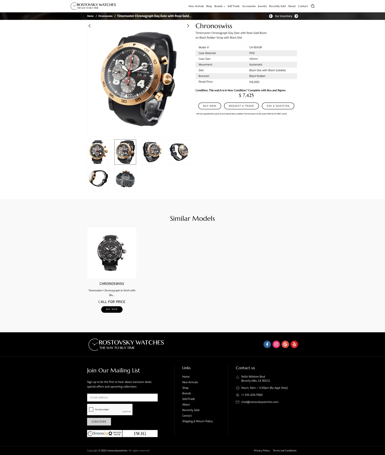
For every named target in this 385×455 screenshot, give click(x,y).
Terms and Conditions (285, 450)
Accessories (249, 6)
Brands (218, 6)
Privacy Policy (262, 450)
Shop (209, 6)
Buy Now (112, 309)
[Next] (187, 26)
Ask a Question (278, 106)
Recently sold (277, 6)
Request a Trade (241, 106)
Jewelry (262, 6)
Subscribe (99, 421)
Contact (303, 6)
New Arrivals (196, 6)
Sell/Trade (234, 6)
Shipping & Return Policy (197, 421)
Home (90, 16)
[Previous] (90, 26)
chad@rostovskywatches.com (259, 402)
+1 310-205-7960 (252, 395)
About (292, 6)
